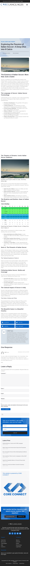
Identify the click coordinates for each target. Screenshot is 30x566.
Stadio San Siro (7, 188)
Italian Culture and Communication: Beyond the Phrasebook (14, 447)
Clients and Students (10, 41)
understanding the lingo (6, 89)
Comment (3, 373)
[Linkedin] (10, 533)
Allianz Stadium (7, 195)
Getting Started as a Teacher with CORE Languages (13, 443)
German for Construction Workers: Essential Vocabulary (13, 464)
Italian (2, 41)
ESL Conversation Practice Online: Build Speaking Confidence (15, 451)
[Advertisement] (15, 22)
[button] (27, 4)
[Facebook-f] (12, 533)
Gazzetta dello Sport (8, 278)
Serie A (3, 90)
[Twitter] (17, 533)
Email (2, 393)
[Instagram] (15, 533)
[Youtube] (20, 533)
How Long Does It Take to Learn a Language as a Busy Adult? (15, 456)
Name (2, 388)
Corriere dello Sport (8, 282)
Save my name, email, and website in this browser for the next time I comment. (14, 405)
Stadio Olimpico (7, 191)
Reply (2, 362)
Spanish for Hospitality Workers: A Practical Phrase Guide (14, 460)
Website (3, 398)
